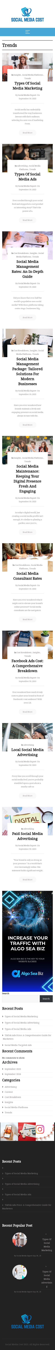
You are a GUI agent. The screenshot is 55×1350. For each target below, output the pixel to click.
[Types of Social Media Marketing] (19, 1239)
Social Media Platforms (32, 75)
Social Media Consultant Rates (27, 576)
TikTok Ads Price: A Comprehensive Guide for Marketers (27, 1037)
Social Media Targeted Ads (18, 1045)
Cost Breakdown (21, 253)
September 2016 (13, 1074)
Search (5, 993)
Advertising (22, 165)
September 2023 (13, 1069)
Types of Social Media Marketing (27, 85)
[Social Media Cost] (28, 1316)
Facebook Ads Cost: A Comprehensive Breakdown (27, 665)
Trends (27, 78)
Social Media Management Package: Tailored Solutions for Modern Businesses (27, 371)
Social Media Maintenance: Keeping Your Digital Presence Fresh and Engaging (27, 478)
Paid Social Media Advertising (27, 836)
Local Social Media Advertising (27, 752)
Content (9, 1092)
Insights (17, 75)
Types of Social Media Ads (27, 176)
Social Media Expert (27, 95)
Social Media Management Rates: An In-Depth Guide (27, 269)
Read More (27, 132)
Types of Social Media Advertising (22, 1022)
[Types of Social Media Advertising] (19, 1272)
